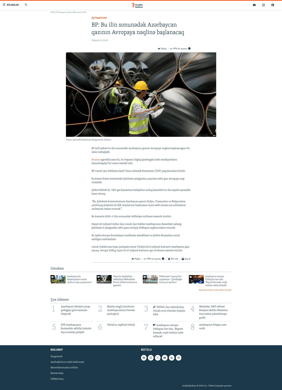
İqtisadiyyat (99, 18)
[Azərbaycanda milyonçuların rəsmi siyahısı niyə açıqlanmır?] (58, 279)
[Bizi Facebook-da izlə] (272, 5)
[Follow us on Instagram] (150, 357)
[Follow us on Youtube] (164, 357)
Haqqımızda (57, 356)
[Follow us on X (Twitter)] (158, 357)
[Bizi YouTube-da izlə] (254, 5)
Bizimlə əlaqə (57, 373)
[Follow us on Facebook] (144, 357)
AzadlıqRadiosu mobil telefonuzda (67, 362)
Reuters (96, 160)
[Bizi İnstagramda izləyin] (263, 5)
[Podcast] (178, 357)
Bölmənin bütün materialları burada (215, 290)
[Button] (162, 49)
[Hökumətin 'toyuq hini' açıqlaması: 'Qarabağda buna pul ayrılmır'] (150, 279)
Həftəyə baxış (57, 379)
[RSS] (171, 357)
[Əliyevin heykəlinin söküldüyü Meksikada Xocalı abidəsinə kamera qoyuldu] (104, 279)
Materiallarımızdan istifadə (64, 368)
